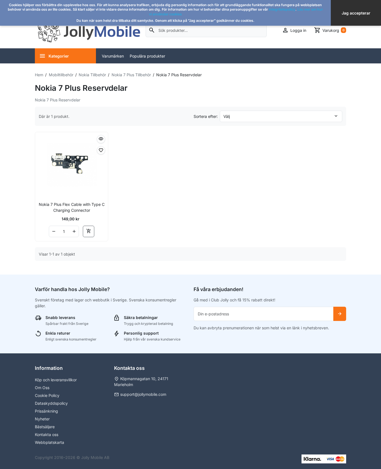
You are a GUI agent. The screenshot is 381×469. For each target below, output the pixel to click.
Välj (226, 116)
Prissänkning (46, 411)
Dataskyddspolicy (51, 403)
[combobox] (206, 30)
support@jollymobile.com (143, 394)
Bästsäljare (45, 426)
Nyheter (42, 418)
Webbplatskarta (49, 442)
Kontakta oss (46, 434)
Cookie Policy (47, 395)
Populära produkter (147, 56)
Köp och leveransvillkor (56, 379)
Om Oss (42, 387)
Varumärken (113, 56)
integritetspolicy (282, 9)
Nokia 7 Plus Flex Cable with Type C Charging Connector (72, 207)
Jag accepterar (356, 13)
